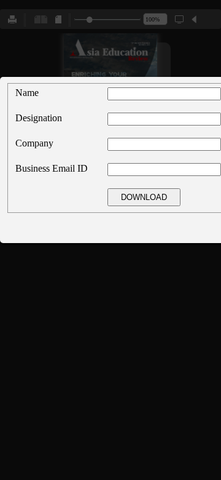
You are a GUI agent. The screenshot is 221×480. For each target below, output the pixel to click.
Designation (38, 118)
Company (34, 143)
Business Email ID (51, 168)
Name (27, 92)
